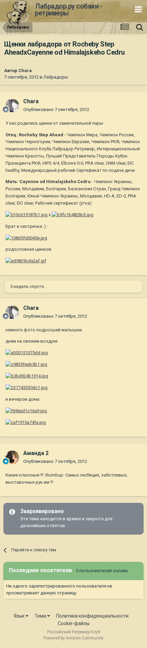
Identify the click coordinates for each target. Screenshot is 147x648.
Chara (25, 70)
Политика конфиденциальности (92, 616)
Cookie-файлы (74, 623)
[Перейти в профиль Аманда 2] (12, 457)
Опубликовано (56, 109)
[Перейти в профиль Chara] (12, 105)
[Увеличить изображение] (26, 214)
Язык (20, 616)
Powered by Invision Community (73, 638)
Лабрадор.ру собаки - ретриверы (68, 9)
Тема (41, 616)
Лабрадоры (55, 77)
